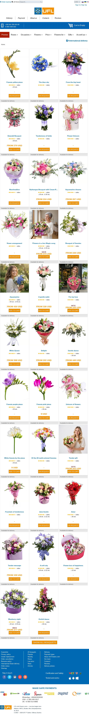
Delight (44, 350)
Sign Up (84, 5)
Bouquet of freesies (73, 243)
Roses (30, 659)
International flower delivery (10, 664)
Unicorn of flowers (73, 404)
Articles (30, 666)
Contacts (47, 661)
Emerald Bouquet (14, 136)
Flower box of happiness (73, 565)
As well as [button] (80, 35)
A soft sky (44, 565)
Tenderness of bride (44, 136)
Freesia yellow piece (14, 82)
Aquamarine (14, 297)
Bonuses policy (6, 661)
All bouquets (32, 652)
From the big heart (73, 82)
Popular (30, 654)
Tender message (14, 565)
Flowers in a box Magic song (43, 243)
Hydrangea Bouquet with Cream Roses (43, 189)
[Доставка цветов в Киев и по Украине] (83, 2)
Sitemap (4, 668)
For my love (73, 297)
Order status (5, 666)
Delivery (47, 652)
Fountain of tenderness (14, 512)
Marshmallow (14, 189)
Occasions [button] (25, 35)
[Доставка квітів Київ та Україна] (85, 2)
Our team (47, 659)
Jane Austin (44, 512)
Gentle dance (73, 350)
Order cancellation (7, 659)
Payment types (49, 654)
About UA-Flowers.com (52, 657)
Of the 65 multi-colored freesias (43, 458)
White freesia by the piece (14, 458)
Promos (5, 35)
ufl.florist (16, 2)
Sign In (77, 5)
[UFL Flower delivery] (44, 11)
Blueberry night (14, 619)
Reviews (47, 664)
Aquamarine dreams (73, 189)
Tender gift (73, 458)
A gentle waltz (43, 297)
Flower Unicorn (73, 136)
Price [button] (47, 35)
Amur (73, 512)
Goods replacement (7, 657)
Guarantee (4, 652)
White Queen (14, 350)
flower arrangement (14, 243)
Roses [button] (14, 35)
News (29, 664)
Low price (31, 661)
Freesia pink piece (44, 404)
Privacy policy (6, 654)
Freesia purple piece (14, 404)
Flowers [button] (37, 35)
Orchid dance (44, 619)
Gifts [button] (70, 35)
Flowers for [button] (59, 35)
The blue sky (44, 82)
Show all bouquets (44, 642)
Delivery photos (49, 666)
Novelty (30, 657)
